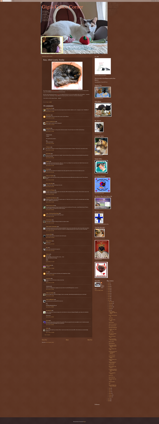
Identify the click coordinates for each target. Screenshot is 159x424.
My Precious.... (111, 375)
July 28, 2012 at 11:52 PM (50, 111)
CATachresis (48, 147)
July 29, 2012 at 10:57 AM (50, 250)
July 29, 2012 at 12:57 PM (50, 282)
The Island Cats (48, 310)
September (111, 306)
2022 (109, 283)
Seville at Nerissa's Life (50, 205)
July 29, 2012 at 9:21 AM (50, 230)
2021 (109, 284)
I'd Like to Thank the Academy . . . (112, 373)
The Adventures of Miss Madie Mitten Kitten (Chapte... (112, 346)
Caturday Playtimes (112, 355)
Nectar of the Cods (112, 377)
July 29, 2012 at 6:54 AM (50, 186)
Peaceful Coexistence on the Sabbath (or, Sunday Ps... (113, 352)
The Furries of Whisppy (50, 190)
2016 (109, 293)
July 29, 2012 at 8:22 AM (50, 216)
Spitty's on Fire (111, 331)
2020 (109, 286)
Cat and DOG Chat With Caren (51, 197)
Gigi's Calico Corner (62, 6)
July (110, 310)
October (110, 305)
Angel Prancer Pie (49, 108)
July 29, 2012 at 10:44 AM (50, 237)
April (110, 391)
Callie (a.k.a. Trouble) (49, 175)
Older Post (89, 340)
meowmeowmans (49, 219)
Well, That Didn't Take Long (112, 379)
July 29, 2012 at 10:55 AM (50, 243)
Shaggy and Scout (49, 240)
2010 (109, 400)
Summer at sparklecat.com (50, 121)
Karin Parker (48, 115)
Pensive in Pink (111, 341)
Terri (47, 271)
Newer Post (44, 340)
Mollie (47, 328)
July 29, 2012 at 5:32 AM (50, 165)
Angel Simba (48, 128)
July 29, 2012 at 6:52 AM (50, 179)
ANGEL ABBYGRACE (50, 299)
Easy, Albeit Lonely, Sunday (112, 320)
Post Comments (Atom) (50, 342)
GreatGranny (48, 278)
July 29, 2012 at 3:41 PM (50, 295)
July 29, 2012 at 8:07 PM (50, 324)
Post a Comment (47, 334)
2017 (109, 291)
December (111, 301)
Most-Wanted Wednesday (113, 327)
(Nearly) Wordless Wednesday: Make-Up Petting (113, 312)
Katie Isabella (48, 153)
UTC (109, 383)
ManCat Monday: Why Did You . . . (112, 367)
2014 (109, 296)
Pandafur (47, 161)
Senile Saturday (111, 322)
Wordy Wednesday (112, 343)
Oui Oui (47, 320)
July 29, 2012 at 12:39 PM (50, 268)
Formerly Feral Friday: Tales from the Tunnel (113, 339)
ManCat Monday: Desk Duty (112, 349)
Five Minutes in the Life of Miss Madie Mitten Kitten (113, 370)
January (110, 396)
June (110, 388)
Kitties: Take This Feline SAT (113, 316)
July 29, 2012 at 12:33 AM (50, 118)
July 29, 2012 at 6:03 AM (50, 172)
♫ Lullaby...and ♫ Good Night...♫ (112, 330)
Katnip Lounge (48, 265)
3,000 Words (111, 318)
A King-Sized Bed (112, 381)
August (110, 308)
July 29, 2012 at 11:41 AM (50, 261)
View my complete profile (99, 290)
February (110, 395)
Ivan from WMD (49, 234)
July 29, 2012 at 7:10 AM (50, 194)
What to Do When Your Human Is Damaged (112, 385)
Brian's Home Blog (49, 183)
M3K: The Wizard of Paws (112, 337)
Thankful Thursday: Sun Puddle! (112, 360)
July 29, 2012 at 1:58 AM (50, 131)
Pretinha (47, 169)
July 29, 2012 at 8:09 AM (50, 209)
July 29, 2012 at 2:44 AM (50, 143)
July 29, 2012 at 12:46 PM (50, 274)
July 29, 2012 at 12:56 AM (50, 124)
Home (67, 340)
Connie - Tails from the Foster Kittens (52, 213)
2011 (109, 399)
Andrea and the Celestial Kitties (51, 226)
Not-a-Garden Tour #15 (112, 325)
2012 (109, 300)
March (110, 393)
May (110, 389)
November (111, 303)
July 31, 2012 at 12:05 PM (50, 332)
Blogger (84, 421)
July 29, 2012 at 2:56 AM (50, 150)
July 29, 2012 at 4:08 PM (50, 306)
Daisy (47, 247)
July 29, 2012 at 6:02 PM (50, 316)
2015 (109, 295)
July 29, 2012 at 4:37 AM (50, 157)
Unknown (47, 254)
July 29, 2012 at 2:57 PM (50, 289)
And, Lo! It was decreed (112, 324)
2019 (109, 288)
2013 (109, 298)
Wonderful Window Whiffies (112, 357)
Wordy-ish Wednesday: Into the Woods (112, 363)
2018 (109, 289)
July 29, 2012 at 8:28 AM (50, 222)
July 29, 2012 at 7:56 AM (50, 202)
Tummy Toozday (111, 364)
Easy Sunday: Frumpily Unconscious (112, 334)
